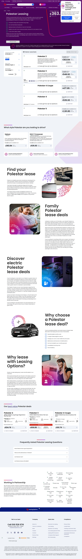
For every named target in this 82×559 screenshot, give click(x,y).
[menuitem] (60, 4)
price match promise (14, 36)
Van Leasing (51, 526)
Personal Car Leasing (53, 524)
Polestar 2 (42, 56)
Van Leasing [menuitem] (19, 1)
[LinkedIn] (15, 532)
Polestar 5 (42, 108)
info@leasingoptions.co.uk (16, 527)
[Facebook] (18, 532)
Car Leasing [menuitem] (7, 1)
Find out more (13, 41)
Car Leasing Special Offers (54, 530)
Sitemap (34, 537)
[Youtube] (22, 532)
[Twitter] (11, 532)
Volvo (65, 222)
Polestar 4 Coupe (45, 85)
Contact (34, 533)
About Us (34, 524)
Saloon (7, 134)
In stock (15, 74)
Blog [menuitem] (53, 1)
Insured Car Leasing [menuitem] (30, 7)
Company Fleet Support (53, 535)
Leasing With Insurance (53, 533)
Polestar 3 (42, 71)
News (33, 528)
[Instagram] (7, 532)
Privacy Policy (67, 524)
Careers (34, 530)
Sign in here (71, 21)
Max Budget (8, 68)
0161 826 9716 (59, 554)
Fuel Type (7, 57)
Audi (15, 194)
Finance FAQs (35, 535)
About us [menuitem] (49, 1)
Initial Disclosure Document (70, 530)
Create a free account (67, 18)
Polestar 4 (42, 96)
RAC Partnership (51, 537)
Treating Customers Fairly (70, 528)
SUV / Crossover (36, 134)
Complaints (66, 536)
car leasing (22, 35)
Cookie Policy (67, 526)
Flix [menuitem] (56, 1)
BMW (19, 194)
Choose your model (9, 52)
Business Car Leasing (53, 528)
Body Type (7, 63)
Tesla (32, 20)
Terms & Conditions (36, 526)
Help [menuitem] (59, 1)
